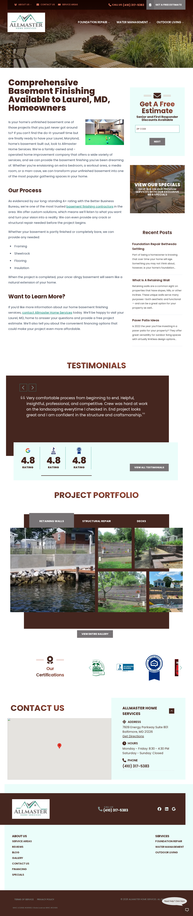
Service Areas (70, 4)
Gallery (17, 858)
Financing (19, 869)
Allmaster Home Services (139, 710)
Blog (15, 852)
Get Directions (133, 736)
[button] (66, 475)
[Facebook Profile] (159, 809)
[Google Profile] (173, 809)
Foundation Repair (92, 22)
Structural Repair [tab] (96, 521)
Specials (18, 875)
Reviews (17, 847)
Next (157, 141)
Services (162, 836)
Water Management (132, 22)
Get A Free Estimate (168, 4)
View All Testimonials (149, 467)
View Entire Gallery (95, 634)
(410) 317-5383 (135, 766)
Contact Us (48, 4)
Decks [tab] (141, 521)
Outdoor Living (169, 22)
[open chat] (187, 910)
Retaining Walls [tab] (51, 521)
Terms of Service (24, 899)
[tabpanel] (96, 570)
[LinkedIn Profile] (166, 809)
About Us (23, 4)
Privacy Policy (45, 899)
